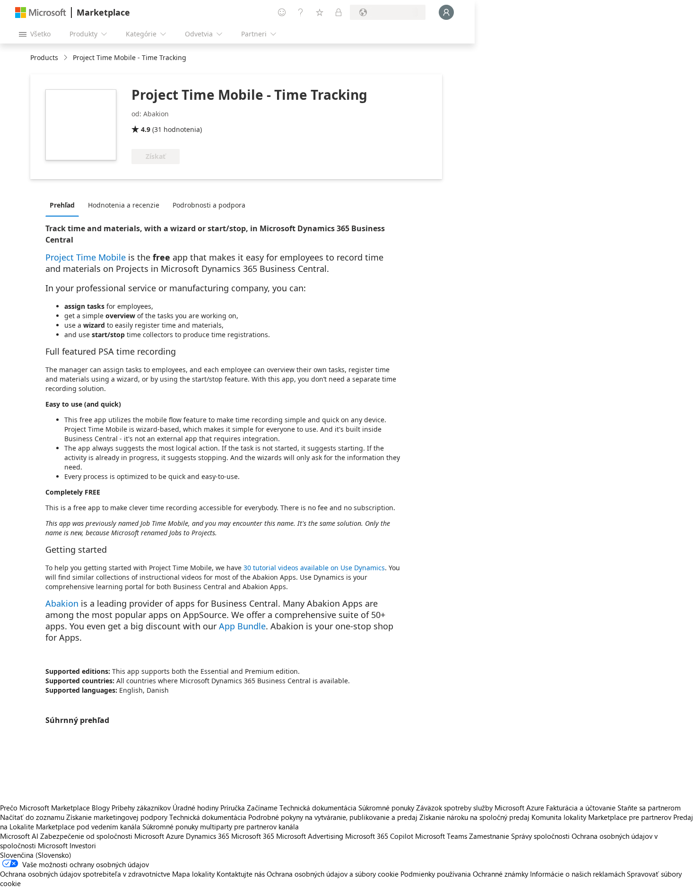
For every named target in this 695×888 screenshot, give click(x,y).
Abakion (61, 603)
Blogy (101, 807)
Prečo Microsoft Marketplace (45, 807)
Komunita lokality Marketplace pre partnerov (601, 817)
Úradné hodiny (195, 807)
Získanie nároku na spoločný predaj (474, 817)
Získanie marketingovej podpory (116, 817)
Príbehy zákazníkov (141, 807)
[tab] (64, 204)
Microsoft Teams (441, 836)
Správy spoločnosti (540, 836)
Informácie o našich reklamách (577, 874)
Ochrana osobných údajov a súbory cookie (333, 874)
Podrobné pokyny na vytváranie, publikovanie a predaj (332, 817)
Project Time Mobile (85, 257)
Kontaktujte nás (241, 874)
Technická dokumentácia (317, 807)
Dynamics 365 (207, 836)
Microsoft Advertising (309, 836)
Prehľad (62, 204)
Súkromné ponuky (386, 807)
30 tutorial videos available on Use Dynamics (314, 567)
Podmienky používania (435, 874)
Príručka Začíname (249, 807)
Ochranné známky (500, 874)
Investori (83, 845)
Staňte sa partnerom (649, 807)
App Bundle (242, 626)
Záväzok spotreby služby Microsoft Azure (481, 807)
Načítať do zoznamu (32, 817)
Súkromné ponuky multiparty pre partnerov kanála (220, 826)
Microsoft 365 (252, 836)
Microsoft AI (19, 836)
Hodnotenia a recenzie (123, 204)
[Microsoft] (40, 12)
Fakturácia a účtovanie (581, 807)
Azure (175, 836)
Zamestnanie (489, 836)
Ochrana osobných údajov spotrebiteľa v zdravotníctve (85, 874)
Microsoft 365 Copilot (379, 836)
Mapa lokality (193, 874)
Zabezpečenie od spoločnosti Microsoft (102, 836)
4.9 (145, 129)
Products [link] (44, 57)
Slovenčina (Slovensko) (35, 855)
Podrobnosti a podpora (209, 204)
